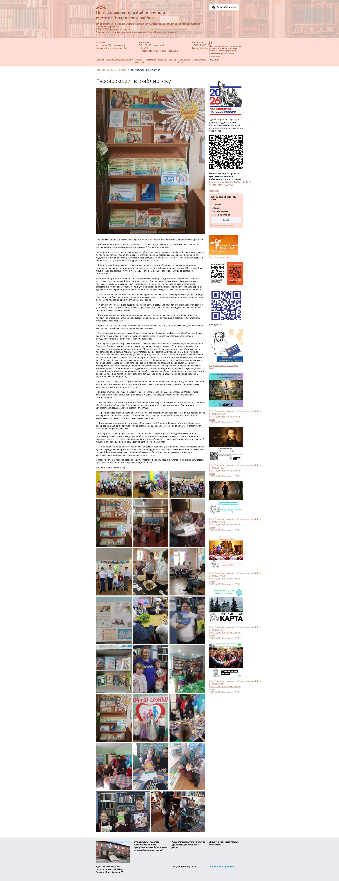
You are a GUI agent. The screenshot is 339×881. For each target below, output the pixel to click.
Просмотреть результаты (222, 225)
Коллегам (214, 59)
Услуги (172, 59)
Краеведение (199, 59)
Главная (100, 59)
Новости (122, 70)
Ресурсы (162, 59)
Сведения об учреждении (118, 59)
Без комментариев (221, 215)
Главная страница (105, 70)
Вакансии (151, 59)
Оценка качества (139, 61)
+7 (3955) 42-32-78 (201, 45)
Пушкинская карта (184, 61)
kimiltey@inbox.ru (200, 48)
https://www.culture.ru (219, 257)
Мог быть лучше (220, 211)
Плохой (216, 208)
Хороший (217, 204)
